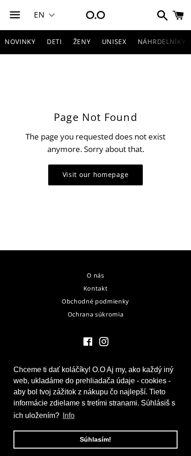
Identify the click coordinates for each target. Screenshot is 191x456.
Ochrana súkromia (95, 314)
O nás (95, 275)
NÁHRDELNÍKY (162, 41)
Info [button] (69, 415)
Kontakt (95, 288)
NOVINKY (20, 41)
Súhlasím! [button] (95, 439)
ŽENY (82, 41)
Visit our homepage (96, 174)
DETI (54, 41)
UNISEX (114, 41)
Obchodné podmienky (95, 301)
